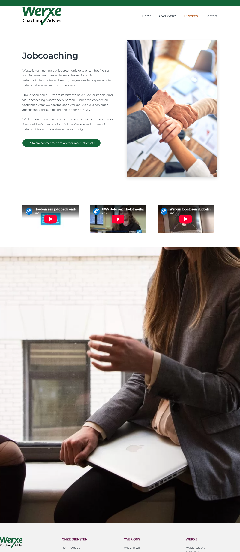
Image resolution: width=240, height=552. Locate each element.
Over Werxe (168, 16)
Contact (212, 16)
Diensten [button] (191, 16)
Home (147, 16)
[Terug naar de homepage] (41, 16)
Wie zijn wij (132, 547)
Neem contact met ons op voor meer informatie (64, 143)
